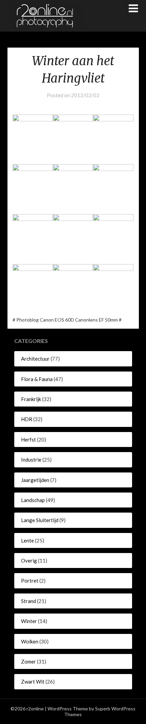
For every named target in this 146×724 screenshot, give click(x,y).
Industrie (31, 459)
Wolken (29, 641)
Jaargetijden (35, 480)
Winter (29, 621)
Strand (28, 601)
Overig (29, 560)
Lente (27, 540)
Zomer (28, 661)
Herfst (28, 439)
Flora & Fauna (37, 379)
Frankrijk (31, 399)
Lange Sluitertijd (39, 520)
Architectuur (35, 359)
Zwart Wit (32, 681)
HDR (26, 419)
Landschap (33, 500)
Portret (29, 581)
